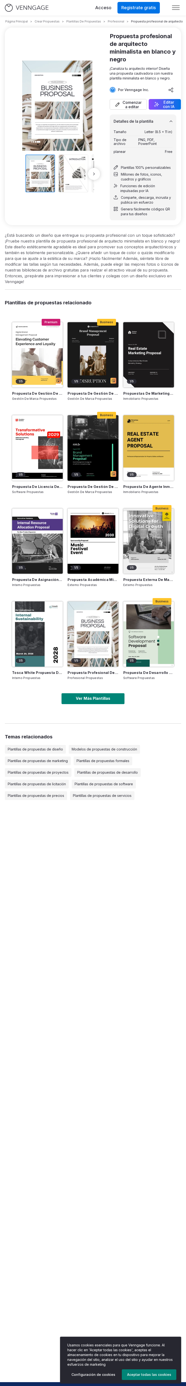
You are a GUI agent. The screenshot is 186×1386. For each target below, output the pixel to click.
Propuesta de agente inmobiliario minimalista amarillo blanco (148, 487)
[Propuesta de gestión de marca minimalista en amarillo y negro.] (37, 354)
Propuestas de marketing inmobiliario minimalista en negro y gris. (148, 393)
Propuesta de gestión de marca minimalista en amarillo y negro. (37, 393)
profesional (116, 21)
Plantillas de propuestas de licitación (37, 784)
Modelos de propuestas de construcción (104, 749)
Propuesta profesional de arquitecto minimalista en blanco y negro (93, 673)
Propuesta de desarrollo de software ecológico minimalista (148, 673)
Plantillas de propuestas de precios (36, 795)
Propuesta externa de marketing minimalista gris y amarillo (148, 580)
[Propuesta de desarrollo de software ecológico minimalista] (148, 634)
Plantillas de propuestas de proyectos (38, 772)
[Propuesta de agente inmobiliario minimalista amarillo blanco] (148, 447)
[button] (128, 104)
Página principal (16, 21)
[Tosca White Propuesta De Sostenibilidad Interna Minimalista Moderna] (37, 634)
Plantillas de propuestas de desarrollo (107, 772)
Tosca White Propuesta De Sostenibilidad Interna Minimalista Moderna (37, 673)
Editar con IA (169, 104)
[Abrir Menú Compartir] (171, 90)
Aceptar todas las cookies (149, 1374)
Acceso (103, 7)
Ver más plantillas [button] (93, 698)
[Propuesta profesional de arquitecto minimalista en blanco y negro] (93, 634)
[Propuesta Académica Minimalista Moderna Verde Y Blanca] (93, 541)
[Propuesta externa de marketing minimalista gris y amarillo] (148, 541)
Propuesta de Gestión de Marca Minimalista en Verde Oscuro (93, 487)
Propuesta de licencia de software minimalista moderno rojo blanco (37, 487)
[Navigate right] (94, 174)
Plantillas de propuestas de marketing (38, 761)
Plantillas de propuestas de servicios (102, 795)
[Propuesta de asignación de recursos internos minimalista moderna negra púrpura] (37, 541)
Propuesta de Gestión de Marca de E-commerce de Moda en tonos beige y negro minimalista (93, 393)
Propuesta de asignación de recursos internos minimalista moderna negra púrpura (37, 580)
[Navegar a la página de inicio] (26, 8)
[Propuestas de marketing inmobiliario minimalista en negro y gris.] (148, 354)
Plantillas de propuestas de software (104, 784)
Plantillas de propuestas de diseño (35, 749)
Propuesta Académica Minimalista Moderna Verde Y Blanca (93, 580)
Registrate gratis (138, 7)
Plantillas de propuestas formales (103, 761)
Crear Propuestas (47, 21)
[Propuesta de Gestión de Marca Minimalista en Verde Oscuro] (93, 447)
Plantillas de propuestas (83, 21)
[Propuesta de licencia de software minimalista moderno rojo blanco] (37, 447)
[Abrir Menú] (175, 7)
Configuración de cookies (93, 1374)
